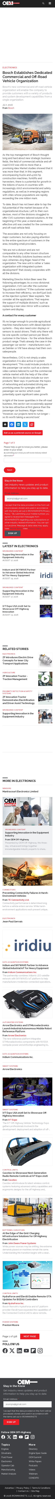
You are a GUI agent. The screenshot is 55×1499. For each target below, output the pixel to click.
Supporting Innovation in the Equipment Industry (18, 556)
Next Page (30, 1336)
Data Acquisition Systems (15, 962)
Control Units (10, 1170)
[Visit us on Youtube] (26, 1350)
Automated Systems (13, 1022)
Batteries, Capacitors (14, 1230)
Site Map (35, 1491)
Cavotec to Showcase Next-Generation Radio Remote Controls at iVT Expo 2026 (25, 1174)
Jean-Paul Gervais (13, 921)
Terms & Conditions (41, 1488)
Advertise (9, 1488)
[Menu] (49, 3)
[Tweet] (25, 424)
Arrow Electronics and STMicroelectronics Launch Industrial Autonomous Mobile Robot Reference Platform (27, 1028)
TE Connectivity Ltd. (18, 900)
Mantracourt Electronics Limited (20, 791)
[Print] (5, 424)
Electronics (10, 67)
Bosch (11, 108)
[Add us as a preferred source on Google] (31, 424)
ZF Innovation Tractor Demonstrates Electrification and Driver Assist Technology (19, 700)
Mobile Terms (16, 528)
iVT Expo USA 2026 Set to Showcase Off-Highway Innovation (16, 609)
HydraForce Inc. (16, 1303)
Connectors (9, 890)
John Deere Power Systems (22, 1243)
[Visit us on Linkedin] (19, 1350)
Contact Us (23, 1491)
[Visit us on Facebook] (5, 1350)
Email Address (12, 493)
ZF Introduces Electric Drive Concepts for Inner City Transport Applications (18, 660)
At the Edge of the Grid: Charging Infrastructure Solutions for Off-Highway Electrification (25, 1236)
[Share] (11, 424)
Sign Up (12, 533)
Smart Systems (10, 1066)
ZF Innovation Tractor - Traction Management (15, 677)
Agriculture (9, 673)
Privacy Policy (34, 528)
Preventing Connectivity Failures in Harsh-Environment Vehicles (25, 894)
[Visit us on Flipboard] (33, 1350)
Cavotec (12, 1180)
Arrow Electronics (17, 1035)
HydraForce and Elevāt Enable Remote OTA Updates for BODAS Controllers (27, 1298)
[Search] (43, 3)
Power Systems (10, 1322)
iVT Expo (12, 1120)
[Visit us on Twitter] (12, 1350)
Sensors (7, 788)
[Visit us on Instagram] (40, 1350)
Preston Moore (11, 1325)
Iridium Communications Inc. (22, 972)
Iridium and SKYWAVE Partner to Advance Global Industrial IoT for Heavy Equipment (19, 572)
